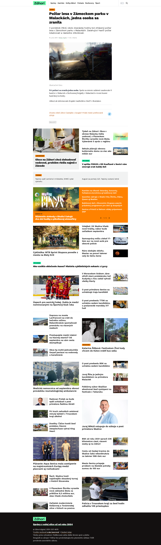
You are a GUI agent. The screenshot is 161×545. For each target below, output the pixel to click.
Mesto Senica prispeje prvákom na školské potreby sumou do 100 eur (96, 466)
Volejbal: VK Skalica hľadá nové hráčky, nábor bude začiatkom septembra (95, 229)
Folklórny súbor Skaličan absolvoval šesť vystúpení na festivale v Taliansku (96, 389)
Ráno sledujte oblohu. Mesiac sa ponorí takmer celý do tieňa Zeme (94, 253)
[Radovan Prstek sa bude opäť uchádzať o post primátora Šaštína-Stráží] (40, 401)
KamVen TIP (38, 214)
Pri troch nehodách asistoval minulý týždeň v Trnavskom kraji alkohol (63, 414)
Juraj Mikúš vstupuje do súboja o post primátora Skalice (103, 427)
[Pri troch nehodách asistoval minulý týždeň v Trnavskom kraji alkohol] (40, 414)
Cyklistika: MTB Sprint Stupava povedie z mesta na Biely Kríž (55, 253)
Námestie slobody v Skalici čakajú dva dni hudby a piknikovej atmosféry (55, 217)
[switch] (122, 3)
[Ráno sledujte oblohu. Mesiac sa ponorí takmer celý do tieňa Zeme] (120, 253)
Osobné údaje (66, 532)
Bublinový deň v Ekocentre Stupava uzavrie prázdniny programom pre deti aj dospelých (102, 204)
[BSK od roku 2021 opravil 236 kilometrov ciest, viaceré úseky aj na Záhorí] (120, 441)
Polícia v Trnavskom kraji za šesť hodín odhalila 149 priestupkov (103, 504)
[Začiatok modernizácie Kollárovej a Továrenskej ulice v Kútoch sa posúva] (40, 505)
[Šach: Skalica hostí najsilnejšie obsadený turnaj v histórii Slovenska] (40, 478)
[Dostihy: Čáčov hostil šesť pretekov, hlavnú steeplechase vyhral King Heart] (40, 427)
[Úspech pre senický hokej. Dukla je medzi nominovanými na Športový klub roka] (56, 288)
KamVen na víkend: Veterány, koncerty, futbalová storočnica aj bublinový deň (99, 191)
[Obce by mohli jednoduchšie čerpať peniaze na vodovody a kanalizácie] (40, 352)
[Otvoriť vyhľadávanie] (127, 3)
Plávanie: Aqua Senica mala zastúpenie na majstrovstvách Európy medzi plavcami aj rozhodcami (54, 466)
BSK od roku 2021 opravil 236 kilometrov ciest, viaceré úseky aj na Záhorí (97, 441)
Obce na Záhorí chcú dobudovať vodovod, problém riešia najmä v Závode (56, 162)
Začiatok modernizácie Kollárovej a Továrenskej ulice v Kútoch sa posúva (62, 505)
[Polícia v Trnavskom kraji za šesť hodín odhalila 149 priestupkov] (105, 489)
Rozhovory (89, 3)
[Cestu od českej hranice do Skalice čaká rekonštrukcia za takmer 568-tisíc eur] (120, 453)
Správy (53, 3)
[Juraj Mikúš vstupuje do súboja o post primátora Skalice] (105, 412)
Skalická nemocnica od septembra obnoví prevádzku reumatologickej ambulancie (56, 389)
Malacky (53, 122)
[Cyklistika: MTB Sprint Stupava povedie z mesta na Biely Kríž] (56, 238)
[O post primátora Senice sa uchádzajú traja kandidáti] (120, 291)
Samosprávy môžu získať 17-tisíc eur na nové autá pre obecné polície (96, 241)
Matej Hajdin (63, 37)
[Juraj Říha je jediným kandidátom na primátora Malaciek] (120, 377)
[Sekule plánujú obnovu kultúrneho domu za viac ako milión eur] (120, 151)
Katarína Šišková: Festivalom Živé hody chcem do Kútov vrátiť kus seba (103, 349)
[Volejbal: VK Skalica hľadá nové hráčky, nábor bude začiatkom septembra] (120, 229)
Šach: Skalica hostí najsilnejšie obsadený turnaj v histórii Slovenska (63, 478)
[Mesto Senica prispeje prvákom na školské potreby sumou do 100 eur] (120, 466)
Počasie (80, 3)
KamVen (61, 3)
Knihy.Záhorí (71, 3)
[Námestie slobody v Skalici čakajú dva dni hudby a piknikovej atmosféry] (56, 199)
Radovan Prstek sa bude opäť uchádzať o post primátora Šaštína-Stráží (61, 401)
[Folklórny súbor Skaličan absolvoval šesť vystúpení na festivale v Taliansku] (120, 389)
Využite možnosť (46, 532)
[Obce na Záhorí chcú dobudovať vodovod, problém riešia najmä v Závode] (56, 140)
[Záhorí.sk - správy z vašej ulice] (39, 3)
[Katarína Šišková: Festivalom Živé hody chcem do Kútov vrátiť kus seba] (105, 330)
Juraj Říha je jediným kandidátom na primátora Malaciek (95, 377)
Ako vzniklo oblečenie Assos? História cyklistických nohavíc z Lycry (70, 266)
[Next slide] (109, 218)
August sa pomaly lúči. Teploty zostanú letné (100, 179)
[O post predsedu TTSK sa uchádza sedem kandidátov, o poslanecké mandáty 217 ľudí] (120, 304)
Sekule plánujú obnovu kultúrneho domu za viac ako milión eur (96, 151)
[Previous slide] (101, 218)
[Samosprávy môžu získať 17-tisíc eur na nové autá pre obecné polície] (120, 241)
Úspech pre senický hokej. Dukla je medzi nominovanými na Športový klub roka (56, 303)
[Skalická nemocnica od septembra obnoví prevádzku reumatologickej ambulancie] (56, 374)
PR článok (86, 160)
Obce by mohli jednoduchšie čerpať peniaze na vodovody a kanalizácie (63, 352)
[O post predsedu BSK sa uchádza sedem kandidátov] (120, 365)
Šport (97, 3)
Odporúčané (40, 156)
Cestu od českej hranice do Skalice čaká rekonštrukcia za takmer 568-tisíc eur (95, 453)
